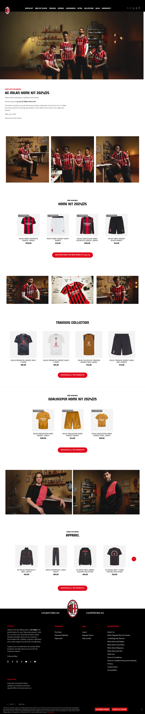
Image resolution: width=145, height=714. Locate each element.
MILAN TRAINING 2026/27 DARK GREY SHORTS (122, 361)
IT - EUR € (10, 704)
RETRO (79, 8)
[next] (134, 226)
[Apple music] (35, 661)
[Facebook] (12, 661)
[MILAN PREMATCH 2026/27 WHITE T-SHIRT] (56, 344)
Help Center (86, 638)
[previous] (11, 226)
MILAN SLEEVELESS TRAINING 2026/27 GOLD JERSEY (89, 361)
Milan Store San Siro (114, 651)
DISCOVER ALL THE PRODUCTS (72, 450)
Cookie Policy (112, 667)
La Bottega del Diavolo (115, 638)
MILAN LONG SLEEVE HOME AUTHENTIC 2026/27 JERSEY (87, 239)
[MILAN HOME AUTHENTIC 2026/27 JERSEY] (28, 225)
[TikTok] (21, 661)
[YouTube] (26, 661)
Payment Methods (61, 635)
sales (97, 8)
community (106, 8)
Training (52, 8)
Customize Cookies (102, 709)
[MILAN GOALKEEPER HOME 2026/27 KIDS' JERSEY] (102, 420)
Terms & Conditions (114, 657)
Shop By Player (41, 8)
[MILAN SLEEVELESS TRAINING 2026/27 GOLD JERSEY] (88, 344)
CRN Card (111, 654)
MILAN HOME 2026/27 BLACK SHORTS (116, 239)
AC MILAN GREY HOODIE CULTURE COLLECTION (85, 571)
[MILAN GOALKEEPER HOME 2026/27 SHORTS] (72, 420)
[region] (72, 709)
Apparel (60, 8)
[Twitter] (30, 661)
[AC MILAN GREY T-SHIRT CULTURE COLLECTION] (114, 556)
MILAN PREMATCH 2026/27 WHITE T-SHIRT (56, 361)
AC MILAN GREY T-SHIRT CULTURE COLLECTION (114, 571)
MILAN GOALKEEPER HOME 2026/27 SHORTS (72, 434)
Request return (87, 635)
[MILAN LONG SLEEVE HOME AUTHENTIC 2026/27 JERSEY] (87, 225)
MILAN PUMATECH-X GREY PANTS (56, 571)
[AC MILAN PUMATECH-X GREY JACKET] (26, 556)
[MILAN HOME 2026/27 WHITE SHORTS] (58, 225)
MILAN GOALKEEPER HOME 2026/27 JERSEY (43, 434)
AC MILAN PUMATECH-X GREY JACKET (26, 571)
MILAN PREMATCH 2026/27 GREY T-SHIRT (23, 361)
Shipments (59, 638)
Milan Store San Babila (115, 642)
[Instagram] (17, 661)
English (21, 704)
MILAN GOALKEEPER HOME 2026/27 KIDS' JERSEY (102, 434)
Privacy (110, 664)
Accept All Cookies (119, 709)
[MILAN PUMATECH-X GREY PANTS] (56, 556)
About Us (110, 632)
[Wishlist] (131, 8)
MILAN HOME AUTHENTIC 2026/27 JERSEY (28, 239)
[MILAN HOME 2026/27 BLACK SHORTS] (116, 225)
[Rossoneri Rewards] (136, 8)
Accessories (70, 8)
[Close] (142, 709)
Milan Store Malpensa (115, 648)
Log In (84, 632)
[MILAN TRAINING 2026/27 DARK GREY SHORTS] (121, 344)
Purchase (58, 632)
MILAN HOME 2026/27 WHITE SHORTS (58, 239)
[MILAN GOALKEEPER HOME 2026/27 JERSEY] (43, 420)
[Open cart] (139, 8)
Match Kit (28, 8)
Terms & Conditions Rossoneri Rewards (122, 661)
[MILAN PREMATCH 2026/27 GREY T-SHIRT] (23, 344)
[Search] (128, 8)
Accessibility (112, 670)
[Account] (134, 8)
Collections (88, 8)
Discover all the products (72, 375)
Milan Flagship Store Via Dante (118, 635)
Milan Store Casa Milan (115, 645)
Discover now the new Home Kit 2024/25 (72, 255)
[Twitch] (8, 661)
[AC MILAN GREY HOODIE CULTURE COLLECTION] (85, 556)
